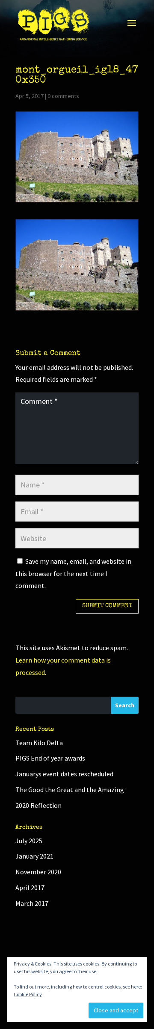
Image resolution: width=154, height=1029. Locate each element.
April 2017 (29, 887)
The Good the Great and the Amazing (69, 789)
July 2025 (28, 840)
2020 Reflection (38, 805)
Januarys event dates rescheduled (64, 774)
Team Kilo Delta (39, 742)
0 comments (63, 96)
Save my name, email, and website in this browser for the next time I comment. (73, 573)
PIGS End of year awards (50, 758)
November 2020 (38, 872)
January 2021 (34, 856)
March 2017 (31, 903)
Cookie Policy (28, 994)
